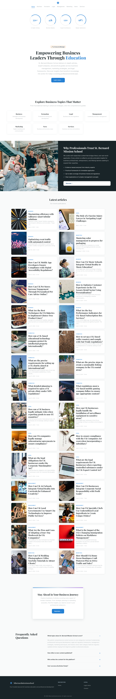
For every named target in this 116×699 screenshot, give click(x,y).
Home (33, 6)
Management (61, 6)
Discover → (69, 183)
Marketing (69, 6)
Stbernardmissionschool (24, 683)
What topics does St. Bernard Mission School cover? (65, 636)
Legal (53, 6)
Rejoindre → (58, 611)
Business (39, 6)
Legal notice (87, 685)
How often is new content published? (59, 653)
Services (82, 6)
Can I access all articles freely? (57, 666)
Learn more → (58, 80)
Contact (86, 688)
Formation (47, 6)
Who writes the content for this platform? (61, 659)
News (76, 6)
